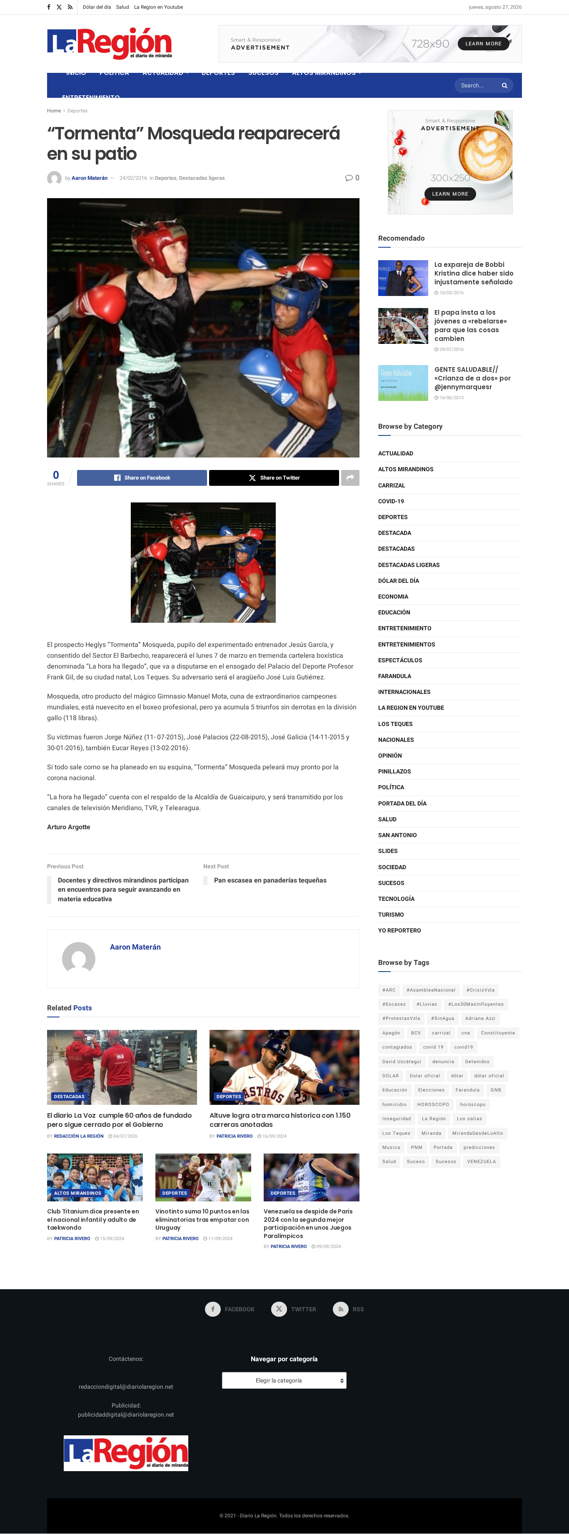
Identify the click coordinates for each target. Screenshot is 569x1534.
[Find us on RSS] (70, 7)
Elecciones (431, 1090)
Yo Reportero (399, 930)
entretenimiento (405, 628)
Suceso (416, 1161)
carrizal (441, 1033)
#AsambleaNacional (431, 990)
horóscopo (473, 1104)
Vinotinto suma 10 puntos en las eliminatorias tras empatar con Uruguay (202, 1219)
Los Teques (395, 724)
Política (391, 787)
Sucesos (391, 883)
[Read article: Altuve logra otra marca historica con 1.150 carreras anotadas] (284, 1067)
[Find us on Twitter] (59, 7)
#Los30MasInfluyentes (476, 1004)
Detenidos (477, 1061)
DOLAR (390, 1075)
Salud (122, 7)
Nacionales (396, 740)
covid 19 (433, 1047)
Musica (391, 1147)
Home (54, 110)
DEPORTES (218, 72)
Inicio (76, 72)
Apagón (391, 1033)
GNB (496, 1090)
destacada (394, 533)
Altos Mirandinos (78, 1193)
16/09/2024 (274, 1136)
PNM (417, 1147)
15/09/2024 (111, 1238)
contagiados (397, 1047)
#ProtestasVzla (401, 1018)
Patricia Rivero (235, 1136)
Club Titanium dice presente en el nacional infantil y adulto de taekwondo (93, 1219)
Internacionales (404, 692)
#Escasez (394, 1004)
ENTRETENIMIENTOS (406, 644)
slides (388, 851)
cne (466, 1033)
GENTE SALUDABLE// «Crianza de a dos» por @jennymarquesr (472, 378)
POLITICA (114, 72)
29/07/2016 (451, 349)
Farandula (394, 676)
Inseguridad (396, 1118)
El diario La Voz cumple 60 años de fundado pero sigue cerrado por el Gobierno (119, 1120)
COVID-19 (391, 501)
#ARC (389, 990)
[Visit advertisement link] (370, 43)
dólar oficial (489, 1075)
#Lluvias (427, 1004)
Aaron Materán (89, 178)
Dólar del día (97, 7)
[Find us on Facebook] (48, 7)
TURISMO (391, 914)
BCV (416, 1033)
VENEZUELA (481, 1161)
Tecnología (396, 899)
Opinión (390, 755)
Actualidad (395, 453)
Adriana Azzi (480, 1018)
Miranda (432, 1133)
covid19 (463, 1047)
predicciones (479, 1147)
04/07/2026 (124, 1136)
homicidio (394, 1104)
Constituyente (498, 1033)
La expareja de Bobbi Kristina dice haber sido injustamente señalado (474, 273)
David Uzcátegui (402, 1061)
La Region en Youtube (158, 7)
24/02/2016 (133, 178)
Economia (393, 596)
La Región (434, 1118)
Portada (443, 1147)
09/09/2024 (328, 1246)
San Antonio (397, 835)
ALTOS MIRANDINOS (324, 72)
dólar (457, 1075)
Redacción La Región (79, 1136)
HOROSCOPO (433, 1104)
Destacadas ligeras (202, 178)
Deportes (77, 110)
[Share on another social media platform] (350, 478)
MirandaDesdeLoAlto (477, 1133)
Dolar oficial (425, 1075)
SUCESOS (263, 72)
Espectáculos (400, 660)
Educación (394, 612)
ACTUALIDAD (162, 72)
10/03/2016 (451, 292)
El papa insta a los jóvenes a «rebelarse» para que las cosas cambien (470, 325)
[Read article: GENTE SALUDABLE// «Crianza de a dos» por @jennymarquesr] (403, 383)
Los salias (469, 1118)
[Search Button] (506, 85)
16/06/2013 (451, 397)
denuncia (443, 1061)
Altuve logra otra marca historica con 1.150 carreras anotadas (280, 1120)
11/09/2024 (219, 1238)
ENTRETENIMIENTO (91, 97)
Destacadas (69, 1096)
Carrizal (391, 485)
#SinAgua (442, 1018)
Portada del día (402, 803)
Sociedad (392, 867)
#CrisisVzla (481, 990)
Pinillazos (394, 771)
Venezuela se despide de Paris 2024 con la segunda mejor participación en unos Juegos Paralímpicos (308, 1223)
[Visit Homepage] (109, 44)
